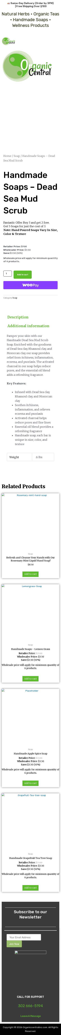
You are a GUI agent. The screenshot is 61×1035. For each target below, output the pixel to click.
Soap (17, 156)
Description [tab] (17, 317)
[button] (56, 41)
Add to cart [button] (30, 574)
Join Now (14, 944)
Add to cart (22, 274)
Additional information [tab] (28, 326)
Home (7, 156)
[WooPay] (30, 285)
